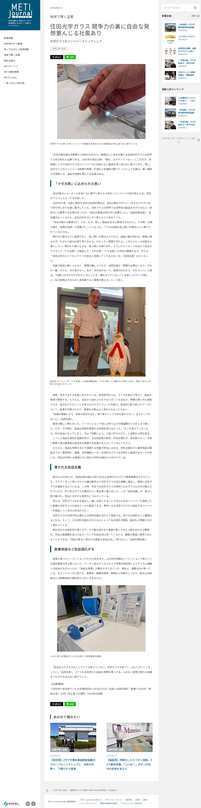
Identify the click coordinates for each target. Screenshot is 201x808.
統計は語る (9, 60)
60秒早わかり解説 (13, 43)
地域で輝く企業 (12, 54)
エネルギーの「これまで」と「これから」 (179, 140)
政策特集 (8, 38)
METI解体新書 (11, 71)
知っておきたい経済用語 (16, 49)
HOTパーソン (11, 66)
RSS (194, 15)
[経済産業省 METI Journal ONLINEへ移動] (47, 790)
